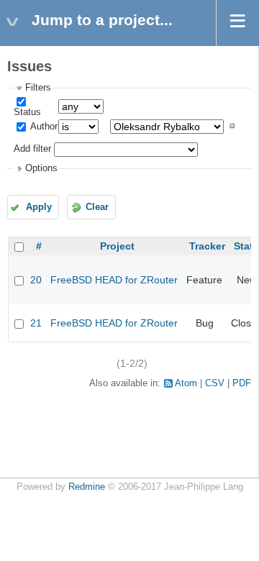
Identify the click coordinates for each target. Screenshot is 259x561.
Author (43, 127)
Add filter (32, 150)
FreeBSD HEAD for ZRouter (114, 280)
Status (27, 112)
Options (41, 168)
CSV (214, 383)
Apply (39, 207)
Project (117, 246)
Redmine (86, 487)
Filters (38, 88)
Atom (186, 383)
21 (36, 323)
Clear (97, 207)
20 (36, 280)
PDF (241, 383)
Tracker (207, 246)
